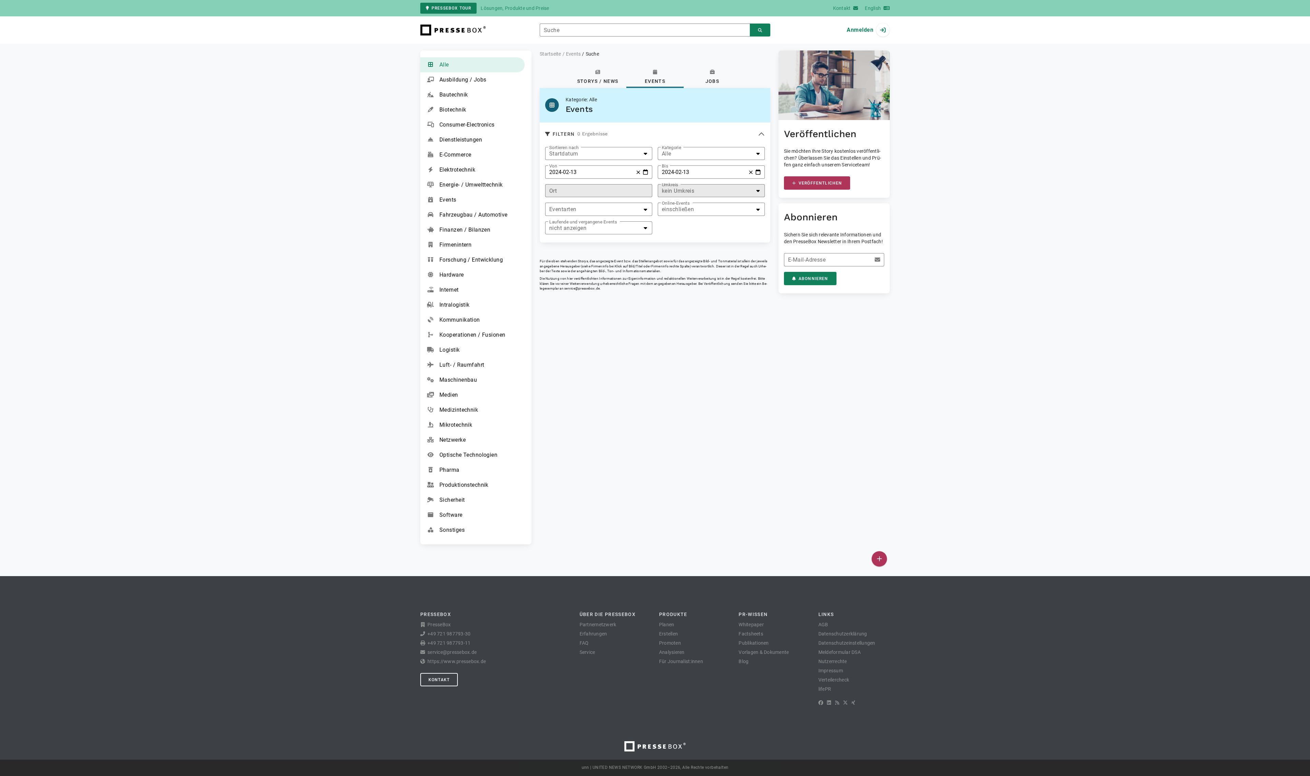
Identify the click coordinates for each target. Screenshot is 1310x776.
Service (587, 652)
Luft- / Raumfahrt (461, 365)
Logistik (449, 350)
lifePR (824, 689)
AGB (823, 624)
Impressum (830, 670)
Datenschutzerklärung (842, 633)
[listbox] (598, 153)
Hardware (451, 275)
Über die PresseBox (608, 614)
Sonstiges (452, 530)
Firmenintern (455, 244)
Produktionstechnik (464, 485)
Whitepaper (751, 624)
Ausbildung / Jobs (462, 79)
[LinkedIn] (829, 702)
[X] (845, 702)
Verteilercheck (833, 680)
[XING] (853, 702)
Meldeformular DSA (839, 652)
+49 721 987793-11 (448, 643)
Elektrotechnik (457, 169)
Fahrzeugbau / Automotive (473, 214)
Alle (444, 64)
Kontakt (439, 679)
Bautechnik (453, 94)
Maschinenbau (458, 380)
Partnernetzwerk (598, 624)
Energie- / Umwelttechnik (471, 184)
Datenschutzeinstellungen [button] (846, 643)
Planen (666, 624)
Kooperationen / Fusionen (472, 335)
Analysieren (672, 652)
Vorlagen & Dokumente (764, 652)
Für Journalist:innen (681, 661)
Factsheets (751, 633)
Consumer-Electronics (467, 124)
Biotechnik (452, 109)
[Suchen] (760, 30)
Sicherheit (452, 500)
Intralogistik (454, 305)
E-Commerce (455, 154)
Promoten (670, 643)
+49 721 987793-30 (448, 633)
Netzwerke (452, 440)
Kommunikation (459, 320)
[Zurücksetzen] (638, 172)
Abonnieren (813, 278)
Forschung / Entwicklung (471, 260)
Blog (743, 661)
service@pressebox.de (582, 288)
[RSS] (837, 702)
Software (451, 515)
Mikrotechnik (455, 425)
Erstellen (668, 633)
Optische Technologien (468, 455)
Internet (449, 290)
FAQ (584, 643)
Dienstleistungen (460, 139)
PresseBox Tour (451, 8)
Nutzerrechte (832, 661)
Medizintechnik (458, 410)
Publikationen (754, 643)
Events (447, 199)
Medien (448, 395)
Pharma (449, 470)
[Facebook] (820, 702)
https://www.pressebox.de (456, 661)
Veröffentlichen (820, 183)
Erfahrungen (593, 633)
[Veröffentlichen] (879, 559)
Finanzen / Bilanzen (464, 229)
